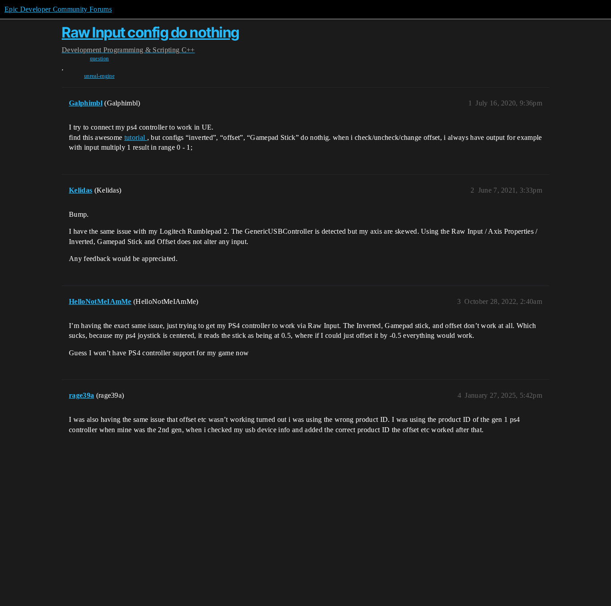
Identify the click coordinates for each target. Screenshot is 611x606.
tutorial (135, 137)
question (99, 58)
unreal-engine (99, 76)
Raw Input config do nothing (150, 32)
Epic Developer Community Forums (58, 9)
